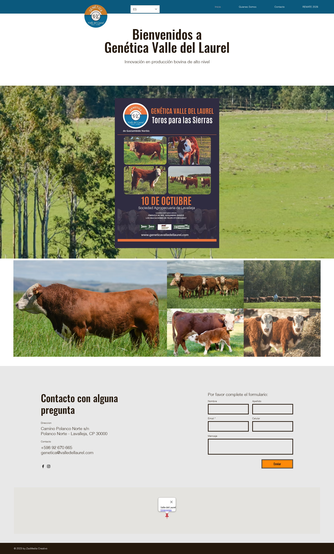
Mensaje (212, 436)
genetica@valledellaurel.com (67, 452)
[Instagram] (48, 466)
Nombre (212, 401)
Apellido (256, 401)
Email (211, 418)
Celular (256, 418)
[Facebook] (43, 466)
